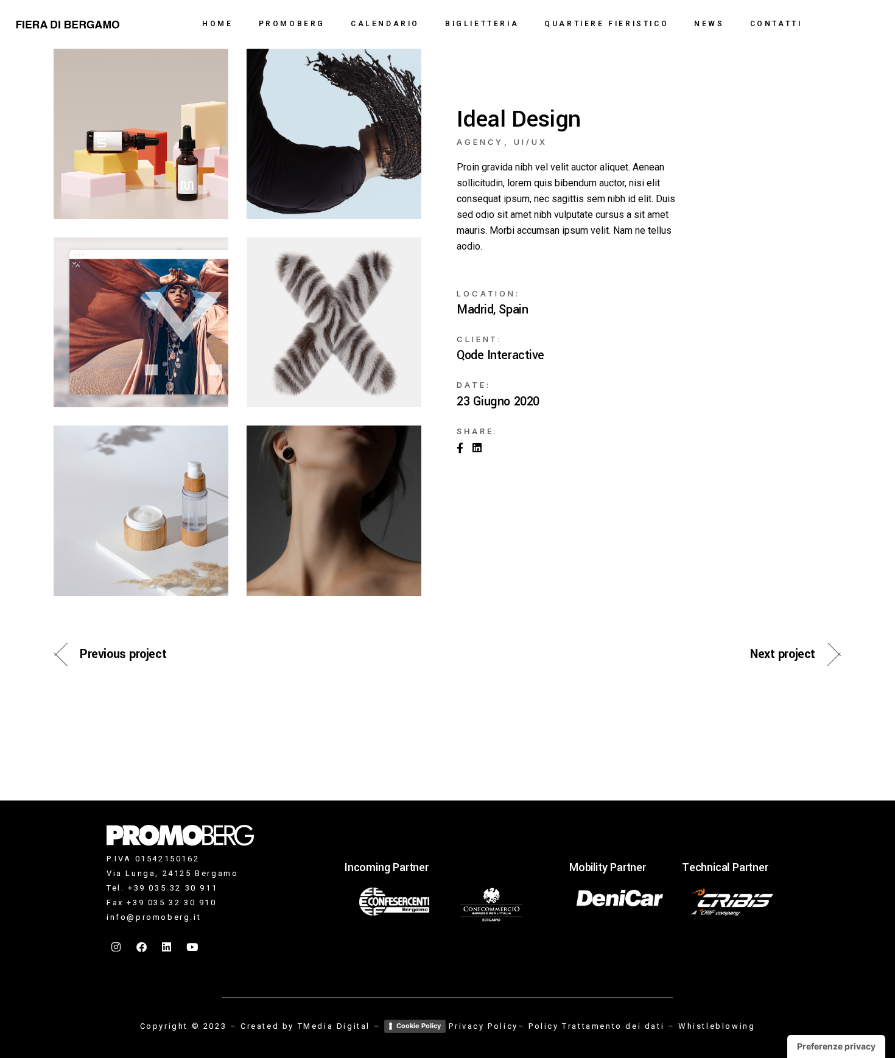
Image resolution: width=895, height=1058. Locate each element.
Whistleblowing (716, 1026)
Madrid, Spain (492, 310)
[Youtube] (193, 947)
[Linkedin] (167, 947)
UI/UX (530, 142)
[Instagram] (117, 947)
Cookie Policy (418, 1025)
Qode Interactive (500, 355)
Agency (480, 142)
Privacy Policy (483, 1026)
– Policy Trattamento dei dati (591, 1026)
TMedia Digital (334, 1026)
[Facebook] (142, 947)
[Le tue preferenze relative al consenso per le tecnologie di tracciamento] (836, 1046)
